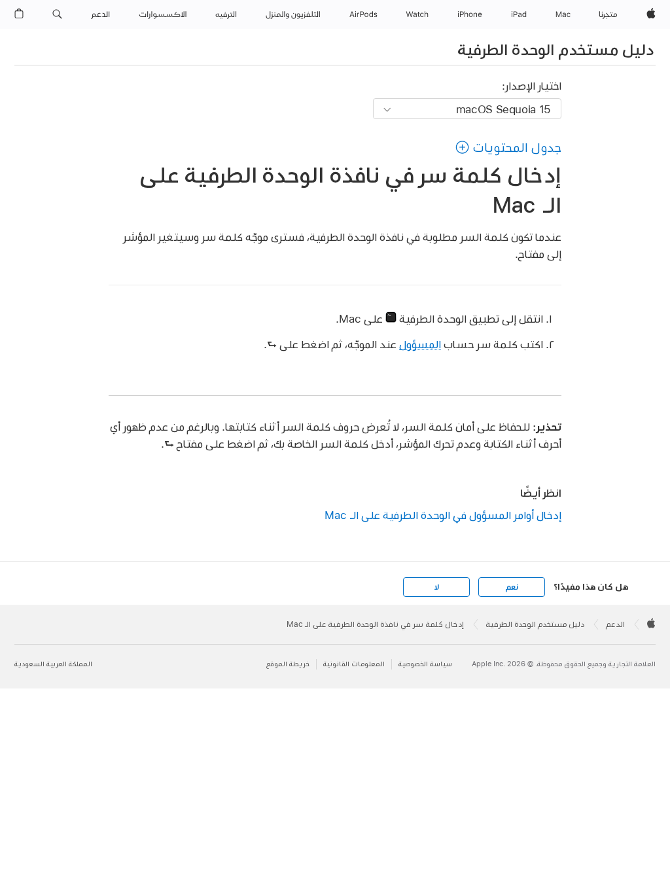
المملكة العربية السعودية (53, 664)
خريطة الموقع (287, 664)
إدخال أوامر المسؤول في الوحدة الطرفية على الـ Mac (443, 514)
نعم (511, 587)
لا (436, 587)
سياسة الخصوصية (425, 664)
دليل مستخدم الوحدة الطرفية (555, 49)
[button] (57, 14)
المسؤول (420, 343)
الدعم (615, 624)
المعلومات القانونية (354, 664)
